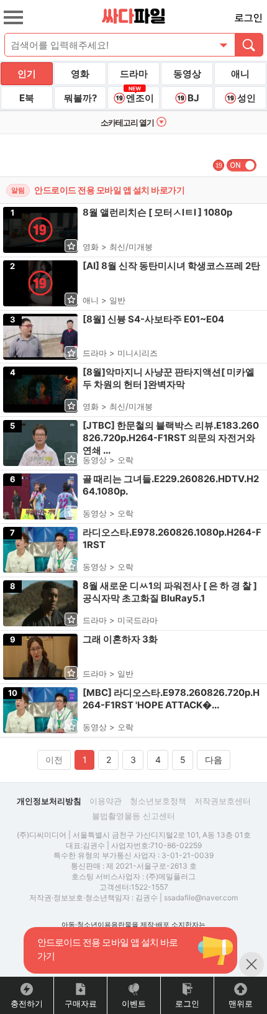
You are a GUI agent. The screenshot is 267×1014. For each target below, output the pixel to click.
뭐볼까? (80, 98)
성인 (246, 98)
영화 (80, 74)
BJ (193, 98)
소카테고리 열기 (127, 122)
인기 (26, 74)
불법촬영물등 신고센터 (133, 816)
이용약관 (105, 801)
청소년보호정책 (158, 801)
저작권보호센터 (222, 801)
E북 (26, 98)
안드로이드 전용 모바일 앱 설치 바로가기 (109, 190)
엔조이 (140, 98)
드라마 (134, 74)
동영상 (187, 74)
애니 (240, 74)
